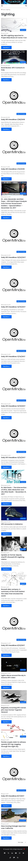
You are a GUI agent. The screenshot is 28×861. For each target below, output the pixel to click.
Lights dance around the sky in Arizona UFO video (13, 676)
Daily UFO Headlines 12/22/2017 (13, 257)
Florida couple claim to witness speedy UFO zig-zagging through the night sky (13, 744)
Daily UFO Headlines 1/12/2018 (12, 169)
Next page (20, 842)
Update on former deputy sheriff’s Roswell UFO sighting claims (12, 557)
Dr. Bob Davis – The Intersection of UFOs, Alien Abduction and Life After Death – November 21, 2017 (13, 490)
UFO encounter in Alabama (12, 524)
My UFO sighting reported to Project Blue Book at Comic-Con (14, 36)
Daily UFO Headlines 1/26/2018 (13, 119)
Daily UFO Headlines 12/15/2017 (13, 307)
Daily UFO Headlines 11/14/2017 (13, 356)
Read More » (6, 47)
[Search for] (26, 6)
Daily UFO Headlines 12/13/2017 (13, 406)
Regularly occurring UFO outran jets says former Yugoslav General (13, 710)
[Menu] (2, 6)
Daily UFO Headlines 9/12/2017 (13, 645)
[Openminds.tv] (14, 2)
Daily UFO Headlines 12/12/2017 (13, 457)
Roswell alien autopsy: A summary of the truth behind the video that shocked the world (12, 592)
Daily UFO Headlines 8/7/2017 (12, 796)
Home (3, 9)
